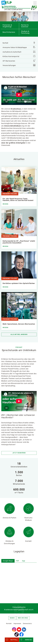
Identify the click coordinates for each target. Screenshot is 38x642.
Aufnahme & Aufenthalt (12, 52)
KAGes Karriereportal (11, 56)
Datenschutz (27, 623)
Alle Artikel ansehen (19, 334)
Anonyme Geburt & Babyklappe (15, 47)
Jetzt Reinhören (19, 453)
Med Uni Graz (23, 618)
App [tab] (23, 561)
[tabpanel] (19, 581)
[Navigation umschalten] (35, 3)
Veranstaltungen (9, 65)
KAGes (12, 618)
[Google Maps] (19, 581)
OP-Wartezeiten (9, 61)
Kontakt (9, 623)
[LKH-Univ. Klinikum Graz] (6, 2)
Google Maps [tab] (8, 561)
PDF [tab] (17, 561)
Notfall (5, 43)
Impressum (17, 623)
